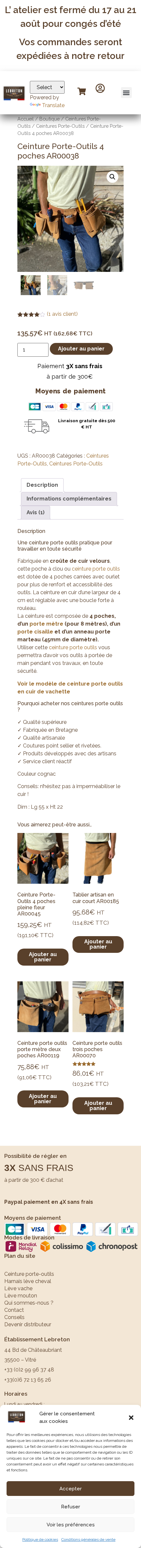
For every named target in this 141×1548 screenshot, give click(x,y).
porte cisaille (35, 632)
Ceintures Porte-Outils (60, 126)
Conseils (14, 1317)
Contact (14, 1310)
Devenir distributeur (29, 1324)
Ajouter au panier (81, 349)
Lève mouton (20, 1296)
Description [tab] (42, 485)
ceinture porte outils (96, 569)
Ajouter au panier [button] (43, 957)
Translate (53, 105)
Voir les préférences (71, 1525)
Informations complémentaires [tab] (69, 499)
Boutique (49, 119)
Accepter (70, 1489)
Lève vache (18, 1288)
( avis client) (62, 314)
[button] (131, 1417)
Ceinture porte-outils (29, 1274)
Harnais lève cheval (27, 1281)
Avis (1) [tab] (36, 512)
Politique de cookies (40, 1539)
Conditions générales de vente (88, 1539)
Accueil (25, 119)
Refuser (70, 1507)
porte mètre (46, 624)
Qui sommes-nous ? (28, 1303)
